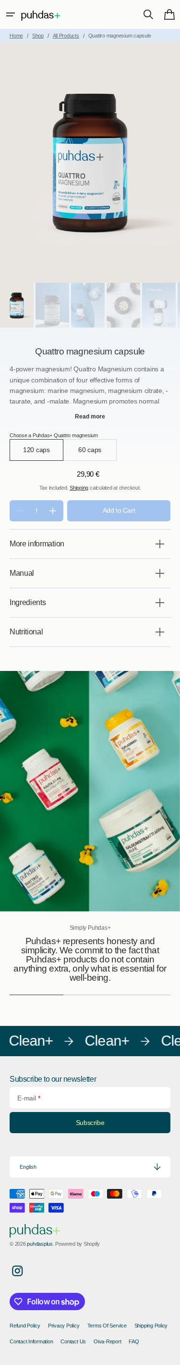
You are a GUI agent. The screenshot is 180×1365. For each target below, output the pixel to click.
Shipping (79, 488)
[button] (10, 14)
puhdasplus (40, 1244)
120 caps (43, 453)
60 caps (97, 453)
